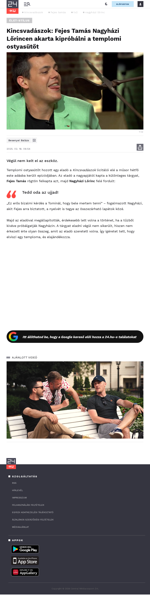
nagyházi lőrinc (95, 12)
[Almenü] (27, 4)
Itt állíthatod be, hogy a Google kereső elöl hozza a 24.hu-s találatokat (79, 337)
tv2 (76, 12)
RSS (14, 483)
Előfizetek (122, 4)
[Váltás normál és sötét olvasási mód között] (106, 4)
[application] (75, 400)
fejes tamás (58, 12)
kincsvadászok (33, 12)
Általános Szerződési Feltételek (33, 519)
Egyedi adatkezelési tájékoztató (32, 512)
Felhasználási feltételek (28, 505)
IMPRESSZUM (19, 497)
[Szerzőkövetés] (34, 140)
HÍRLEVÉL (17, 490)
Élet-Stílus (19, 20)
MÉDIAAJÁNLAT (20, 527)
